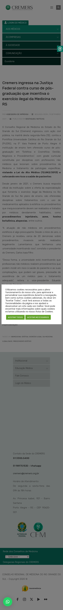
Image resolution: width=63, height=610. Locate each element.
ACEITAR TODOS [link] (15, 317)
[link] (7, 601)
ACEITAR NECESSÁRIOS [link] (38, 317)
